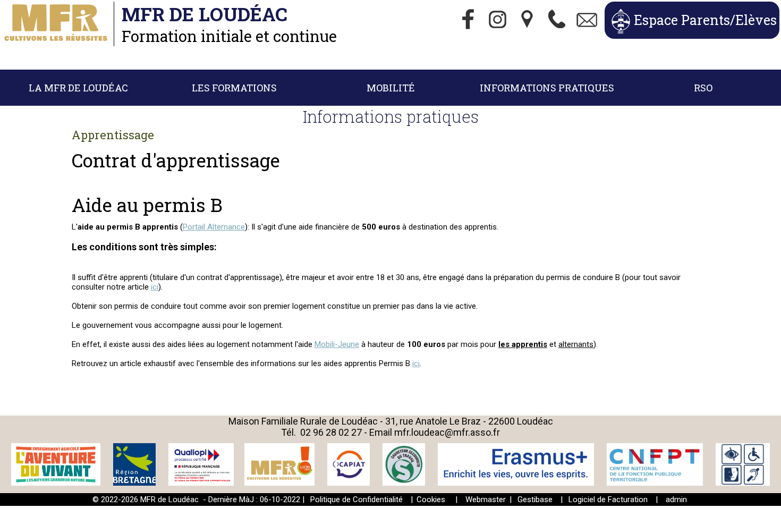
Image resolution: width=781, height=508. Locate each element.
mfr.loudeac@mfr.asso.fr (447, 432)
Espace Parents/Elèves (705, 20)
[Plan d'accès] (527, 20)
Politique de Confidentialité (356, 499)
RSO (703, 87)
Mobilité (391, 87)
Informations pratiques (547, 87)
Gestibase (535, 499)
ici (154, 287)
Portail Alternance (214, 227)
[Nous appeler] (557, 20)
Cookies (431, 499)
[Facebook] (468, 20)
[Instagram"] (498, 20)
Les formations (234, 87)
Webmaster (485, 499)
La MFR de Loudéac (78, 87)
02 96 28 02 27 (331, 432)
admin (676, 499)
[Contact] (587, 20)
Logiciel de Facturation (608, 499)
